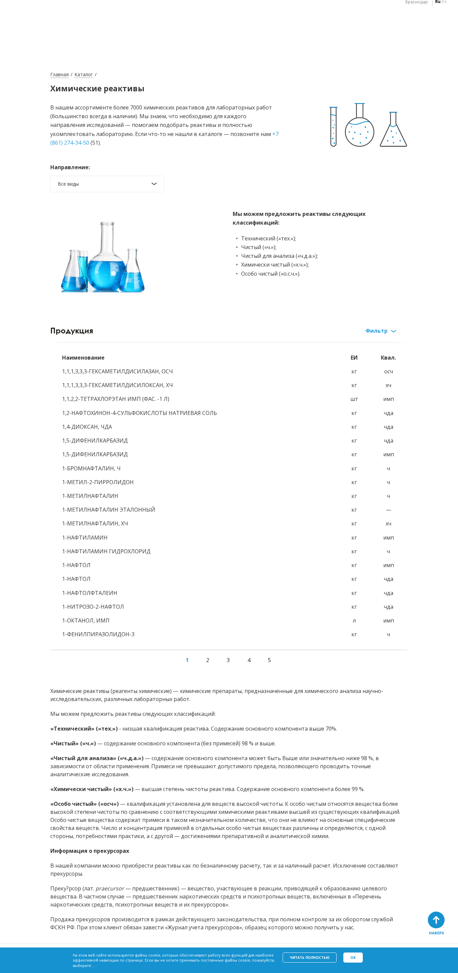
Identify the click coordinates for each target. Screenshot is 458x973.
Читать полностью (310, 957)
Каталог (83, 74)
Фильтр (376, 330)
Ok (353, 957)
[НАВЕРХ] (436, 920)
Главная (59, 74)
